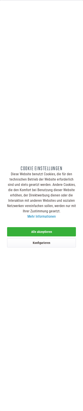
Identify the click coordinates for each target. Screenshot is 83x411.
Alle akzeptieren (41, 232)
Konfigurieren (41, 243)
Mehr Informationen (41, 216)
